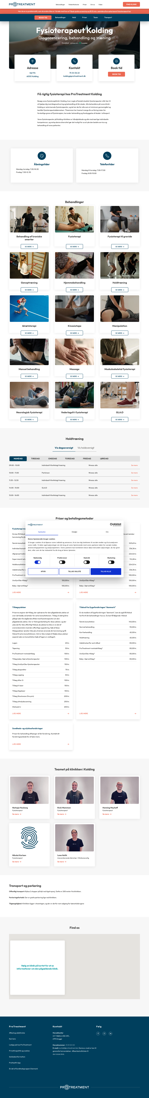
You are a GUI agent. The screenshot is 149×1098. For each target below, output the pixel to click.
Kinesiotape (74, 325)
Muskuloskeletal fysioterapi (119, 369)
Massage (74, 369)
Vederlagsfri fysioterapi (74, 412)
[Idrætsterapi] (29, 308)
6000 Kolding (33, 76)
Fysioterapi (74, 236)
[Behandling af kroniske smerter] (29, 219)
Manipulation (119, 325)
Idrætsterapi (29, 325)
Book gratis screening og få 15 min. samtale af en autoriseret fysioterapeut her (100, 11)
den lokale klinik (58, 1054)
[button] (131, 4)
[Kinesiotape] (74, 308)
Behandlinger (60, 17)
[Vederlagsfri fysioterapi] (74, 395)
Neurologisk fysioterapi (29, 412)
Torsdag (70, 458)
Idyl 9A (33, 73)
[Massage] (74, 352)
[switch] (62, 562)
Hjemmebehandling (74, 282)
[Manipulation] (119, 308)
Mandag (18, 458)
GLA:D (119, 412)
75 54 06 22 (74, 73)
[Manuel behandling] (29, 352)
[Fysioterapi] (74, 219)
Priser (84, 17)
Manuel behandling (29, 369)
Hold (74, 17)
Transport (108, 17)
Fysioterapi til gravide (120, 236)
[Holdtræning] (119, 265)
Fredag (87, 458)
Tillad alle (106, 571)
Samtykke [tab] (41, 532)
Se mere (28, 246)
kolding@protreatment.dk (74, 76)
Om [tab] (107, 532)
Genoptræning (29, 282)
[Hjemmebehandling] (74, 265)
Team (95, 17)
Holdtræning (120, 282)
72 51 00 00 (70, 1045)
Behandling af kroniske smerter (29, 238)
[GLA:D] (119, 395)
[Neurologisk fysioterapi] (29, 395)
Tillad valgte (74, 571)
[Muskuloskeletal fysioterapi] (119, 352)
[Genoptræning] (29, 265)
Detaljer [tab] (74, 532)
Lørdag (104, 458)
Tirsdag (35, 458)
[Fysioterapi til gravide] (119, 219)
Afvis (43, 571)
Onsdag (52, 458)
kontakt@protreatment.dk (68, 1048)
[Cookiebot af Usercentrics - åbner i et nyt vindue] (111, 524)
